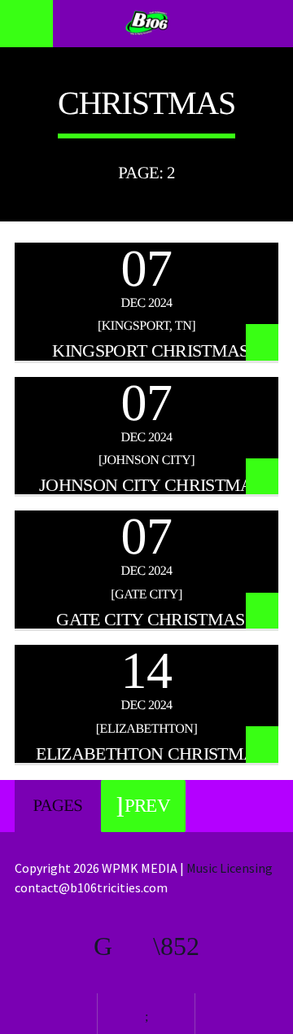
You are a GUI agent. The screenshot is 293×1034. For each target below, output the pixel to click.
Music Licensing (230, 868)
